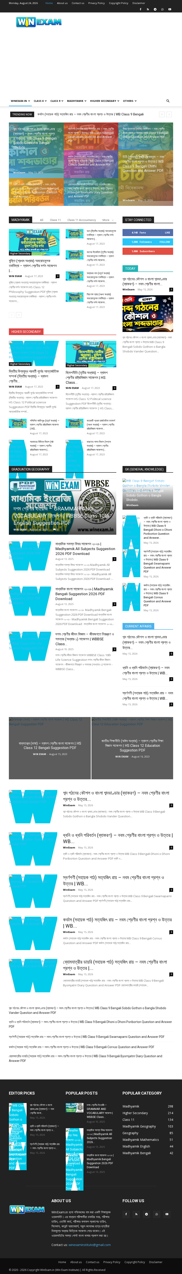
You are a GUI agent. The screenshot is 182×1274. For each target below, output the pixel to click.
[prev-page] (11, 315)
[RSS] (147, 9)
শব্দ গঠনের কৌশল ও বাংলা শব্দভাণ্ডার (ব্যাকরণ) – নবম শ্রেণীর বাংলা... (42, 1109)
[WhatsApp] (162, 9)
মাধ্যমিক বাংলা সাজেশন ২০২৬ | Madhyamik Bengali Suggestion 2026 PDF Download (84, 594)
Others (128, 100)
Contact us (78, 3)
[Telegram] (155, 9)
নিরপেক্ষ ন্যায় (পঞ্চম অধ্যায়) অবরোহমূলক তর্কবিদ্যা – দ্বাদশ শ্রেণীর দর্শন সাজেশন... (100, 298)
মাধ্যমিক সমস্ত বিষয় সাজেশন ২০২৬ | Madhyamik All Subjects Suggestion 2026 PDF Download (85, 549)
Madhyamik (75, 100)
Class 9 (55, 100)
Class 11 (55, 220)
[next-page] (19, 315)
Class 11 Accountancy (81, 220)
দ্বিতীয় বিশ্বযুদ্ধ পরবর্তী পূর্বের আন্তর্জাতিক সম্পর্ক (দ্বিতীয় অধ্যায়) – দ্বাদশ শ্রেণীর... (34, 376)
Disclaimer (139, 3)
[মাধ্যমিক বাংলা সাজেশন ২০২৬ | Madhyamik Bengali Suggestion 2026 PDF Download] (30, 601)
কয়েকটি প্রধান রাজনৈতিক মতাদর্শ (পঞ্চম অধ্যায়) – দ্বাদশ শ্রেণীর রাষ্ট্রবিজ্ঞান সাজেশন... (101, 424)
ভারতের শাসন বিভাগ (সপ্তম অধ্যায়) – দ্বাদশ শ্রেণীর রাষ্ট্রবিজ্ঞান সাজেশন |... (99, 445)
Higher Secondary (103, 100)
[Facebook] (140, 9)
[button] (167, 101)
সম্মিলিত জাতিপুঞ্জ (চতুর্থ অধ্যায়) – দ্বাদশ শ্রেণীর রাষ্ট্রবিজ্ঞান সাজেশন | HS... (44, 424)
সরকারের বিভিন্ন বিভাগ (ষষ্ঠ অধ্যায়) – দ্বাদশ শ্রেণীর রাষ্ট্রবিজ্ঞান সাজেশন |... (41, 445)
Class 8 (39, 100)
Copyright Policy (118, 3)
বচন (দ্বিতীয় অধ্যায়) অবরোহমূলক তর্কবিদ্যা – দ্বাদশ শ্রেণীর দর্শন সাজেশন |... (101, 235)
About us (62, 3)
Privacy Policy (96, 3)
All (41, 220)
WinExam (19, 172)
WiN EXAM (15, 276)
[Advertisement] (91, 62)
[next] (169, 114)
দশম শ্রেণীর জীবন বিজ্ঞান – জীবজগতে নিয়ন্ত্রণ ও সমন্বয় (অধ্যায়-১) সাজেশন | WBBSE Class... (84, 639)
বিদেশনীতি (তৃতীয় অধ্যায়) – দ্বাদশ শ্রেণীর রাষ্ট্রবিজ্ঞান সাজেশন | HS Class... (87, 377)
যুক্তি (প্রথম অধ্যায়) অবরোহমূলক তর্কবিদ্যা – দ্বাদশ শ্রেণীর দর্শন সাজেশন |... (33, 266)
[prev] (162, 114)
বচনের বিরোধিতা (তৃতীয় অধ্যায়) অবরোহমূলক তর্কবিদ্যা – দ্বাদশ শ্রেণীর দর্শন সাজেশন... (100, 256)
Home (49, 3)
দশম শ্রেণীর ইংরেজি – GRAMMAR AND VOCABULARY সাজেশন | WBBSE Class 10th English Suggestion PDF (61, 516)
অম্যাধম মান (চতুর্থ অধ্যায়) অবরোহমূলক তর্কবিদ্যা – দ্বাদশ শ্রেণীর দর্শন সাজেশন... (100, 277)
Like (167, 232)
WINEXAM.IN (19, 100)
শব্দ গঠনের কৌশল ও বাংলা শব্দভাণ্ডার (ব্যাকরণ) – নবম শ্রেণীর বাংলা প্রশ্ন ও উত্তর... (146, 642)
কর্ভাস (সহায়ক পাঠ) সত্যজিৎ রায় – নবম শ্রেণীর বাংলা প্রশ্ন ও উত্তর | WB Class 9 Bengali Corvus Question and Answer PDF (81, 1047)
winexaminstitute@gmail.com (90, 1245)
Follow (165, 241)
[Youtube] (169, 9)
